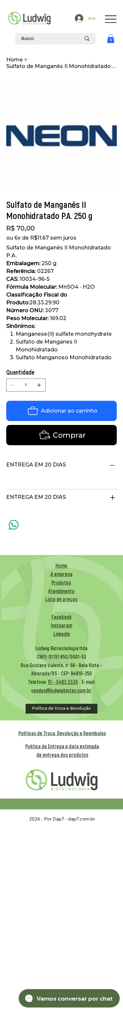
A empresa (61, 574)
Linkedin (61, 634)
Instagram (61, 625)
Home (61, 565)
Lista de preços (61, 599)
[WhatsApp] (13, 524)
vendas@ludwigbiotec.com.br (61, 690)
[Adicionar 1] (39, 385)
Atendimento (61, 591)
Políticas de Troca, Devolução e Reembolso (62, 733)
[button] (110, 38)
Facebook (61, 617)
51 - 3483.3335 (63, 682)
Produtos (61, 582)
